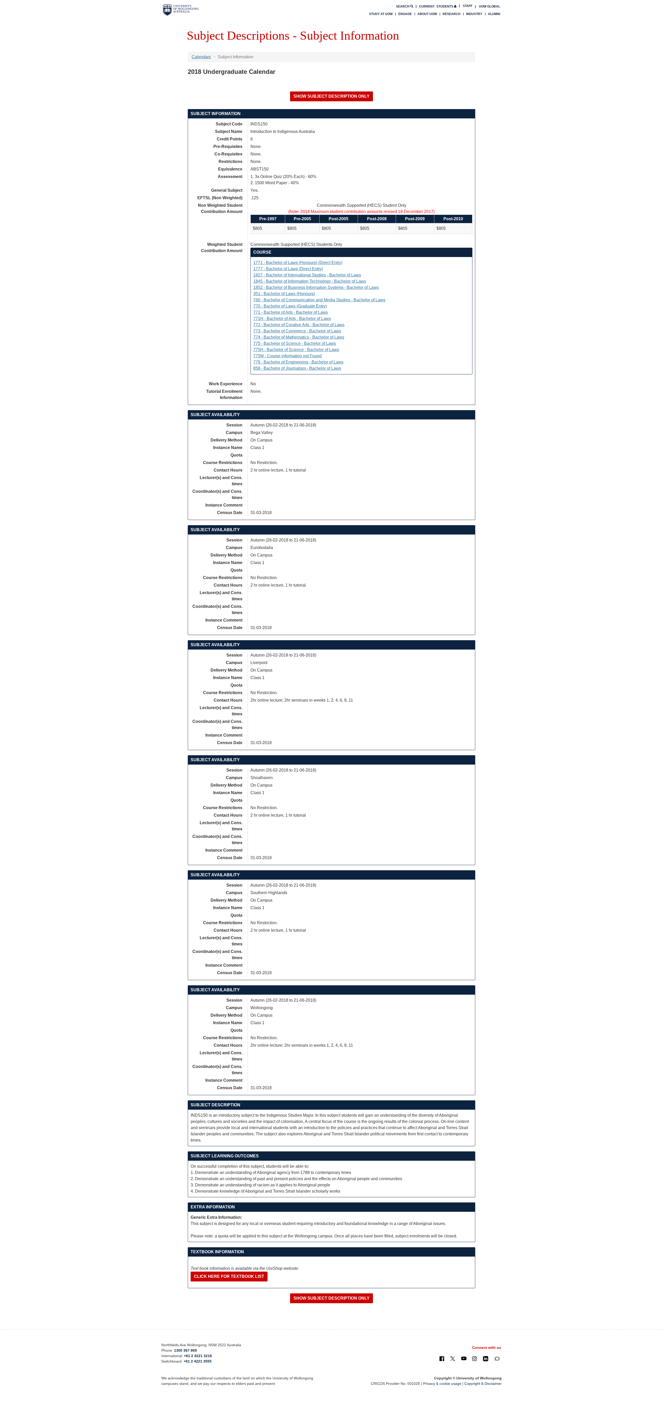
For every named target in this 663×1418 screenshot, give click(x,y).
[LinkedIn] (485, 1358)
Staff (467, 6)
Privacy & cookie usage (442, 1383)
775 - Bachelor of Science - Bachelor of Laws (294, 343)
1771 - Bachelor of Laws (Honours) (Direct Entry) (297, 262)
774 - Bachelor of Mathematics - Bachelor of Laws (298, 337)
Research (451, 14)
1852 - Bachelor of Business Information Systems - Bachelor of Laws (316, 287)
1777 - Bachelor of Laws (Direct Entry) (288, 269)
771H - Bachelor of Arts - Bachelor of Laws (292, 318)
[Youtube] (464, 1358)
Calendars (201, 57)
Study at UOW (381, 14)
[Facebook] (442, 1358)
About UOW (427, 14)
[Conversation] (496, 1358)
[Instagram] (474, 1358)
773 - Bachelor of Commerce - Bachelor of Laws (297, 331)
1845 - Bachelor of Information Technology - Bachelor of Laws (309, 281)
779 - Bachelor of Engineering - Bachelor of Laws (298, 362)
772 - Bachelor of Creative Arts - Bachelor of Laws (298, 325)
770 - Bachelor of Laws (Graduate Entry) (290, 306)
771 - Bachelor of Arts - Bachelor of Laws (290, 312)
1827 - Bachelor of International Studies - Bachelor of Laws (307, 275)
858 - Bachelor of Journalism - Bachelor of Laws (297, 368)
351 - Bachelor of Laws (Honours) (284, 293)
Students (436, 6)
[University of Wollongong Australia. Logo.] (181, 10)
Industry (474, 14)
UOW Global (489, 6)
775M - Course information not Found (287, 356)
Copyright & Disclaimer (483, 1383)
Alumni (494, 14)
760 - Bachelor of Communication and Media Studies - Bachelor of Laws (319, 300)
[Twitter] (453, 1358)
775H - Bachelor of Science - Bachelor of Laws (296, 349)
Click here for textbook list (229, 1276)
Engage (405, 14)
